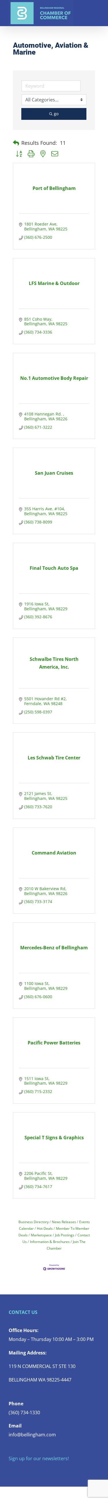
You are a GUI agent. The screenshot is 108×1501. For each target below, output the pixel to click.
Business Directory (33, 1221)
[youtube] (38, 1470)
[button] (16, 143)
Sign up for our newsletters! (39, 1458)
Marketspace (41, 1235)
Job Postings (64, 1235)
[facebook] (10, 1470)
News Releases (64, 1221)
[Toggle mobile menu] (97, 9)
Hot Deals (45, 1228)
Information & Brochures (50, 1241)
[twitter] (19, 1470)
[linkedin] (47, 1470)
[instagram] (29, 1470)
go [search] (56, 113)
